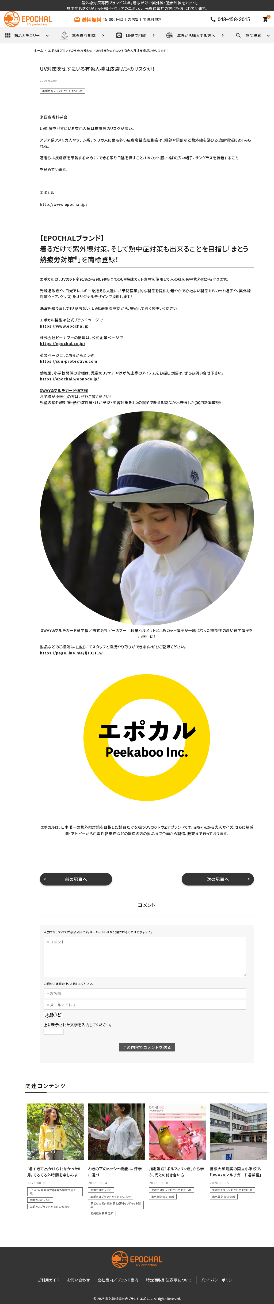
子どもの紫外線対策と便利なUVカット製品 (115, 1205)
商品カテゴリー (27, 35)
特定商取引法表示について (169, 1280)
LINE (80, 646)
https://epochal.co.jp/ (62, 343)
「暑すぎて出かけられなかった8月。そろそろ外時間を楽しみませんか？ (54, 1174)
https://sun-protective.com (68, 361)
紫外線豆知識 (84, 35)
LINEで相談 (136, 35)
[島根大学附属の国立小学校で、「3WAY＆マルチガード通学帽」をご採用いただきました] (238, 1132)
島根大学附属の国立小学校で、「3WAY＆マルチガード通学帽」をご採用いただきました (237, 1174)
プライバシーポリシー (218, 1280)
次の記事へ (218, 879)
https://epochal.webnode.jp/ (69, 378)
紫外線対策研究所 (101, 1213)
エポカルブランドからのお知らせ (62, 91)
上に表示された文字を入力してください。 (78, 1024)
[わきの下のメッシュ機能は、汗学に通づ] (116, 1132)
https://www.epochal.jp (64, 326)
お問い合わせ (78, 1280)
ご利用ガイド (48, 1280)
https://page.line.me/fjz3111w (71, 652)
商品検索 (253, 35)
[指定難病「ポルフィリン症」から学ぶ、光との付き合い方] (177, 1132)
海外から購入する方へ (196, 35)
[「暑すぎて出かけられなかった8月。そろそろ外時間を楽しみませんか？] (55, 1132)
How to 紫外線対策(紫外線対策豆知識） (53, 1191)
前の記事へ (76, 879)
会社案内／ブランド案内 (118, 1280)
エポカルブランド (40, 1200)
